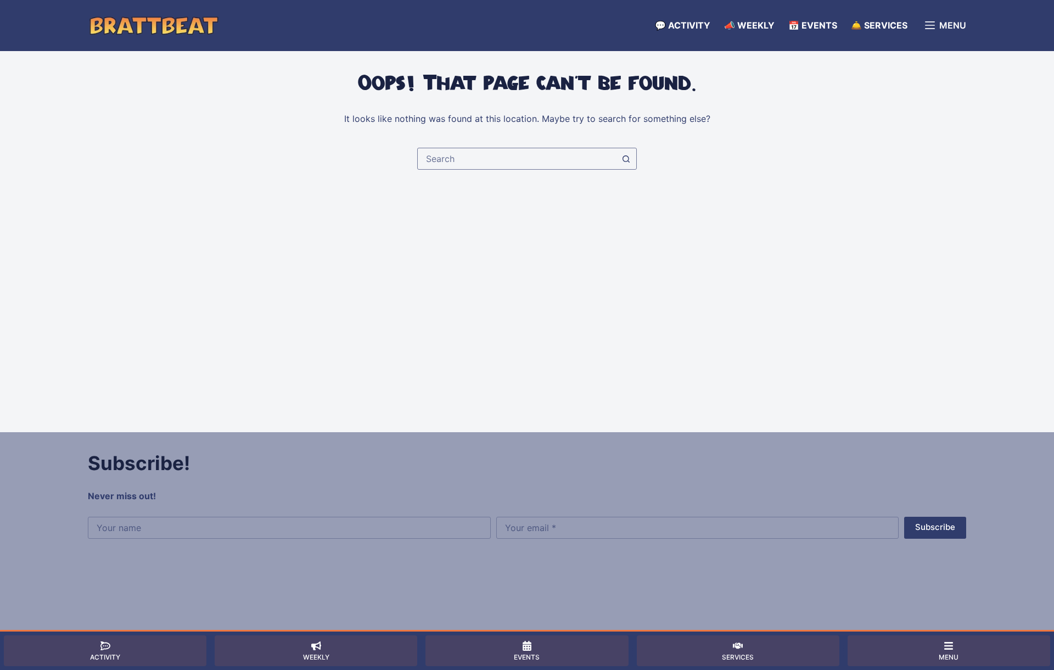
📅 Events (812, 25)
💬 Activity (682, 25)
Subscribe (935, 527)
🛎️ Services (879, 25)
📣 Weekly (749, 25)
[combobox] (516, 159)
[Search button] (625, 158)
